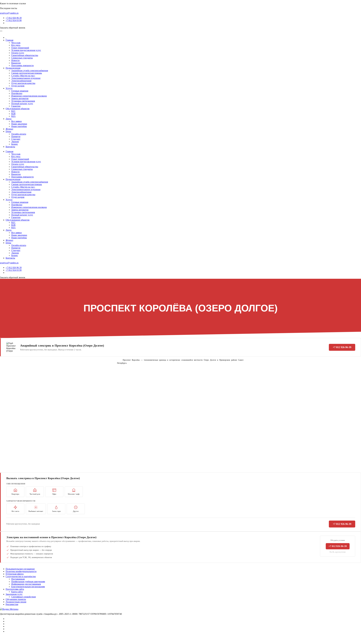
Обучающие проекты (16, 599)
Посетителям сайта (15, 589)
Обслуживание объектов (17, 108)
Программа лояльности (22, 65)
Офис (54, 494)
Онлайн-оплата (18, 134)
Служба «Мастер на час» (23, 75)
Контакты (10, 146)
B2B (13, 113)
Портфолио (16, 93)
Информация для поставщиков (26, 584)
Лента (8, 119)
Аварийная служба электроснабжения (29, 70)
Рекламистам (12, 604)
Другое (76, 511)
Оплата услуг (17, 53)
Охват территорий (20, 48)
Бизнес (14, 144)
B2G (13, 116)
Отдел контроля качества (23, 83)
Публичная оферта (15, 574)
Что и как (15, 42)
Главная (9, 40)
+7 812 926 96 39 (14, 18)
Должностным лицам (16, 602)
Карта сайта (17, 591)
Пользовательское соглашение (20, 569)
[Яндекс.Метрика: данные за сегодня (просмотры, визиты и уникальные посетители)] (9, 609)
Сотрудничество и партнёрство (21, 576)
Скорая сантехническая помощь (26, 73)
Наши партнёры (19, 126)
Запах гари (56, 511)
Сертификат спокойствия (23, 597)
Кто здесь (15, 45)
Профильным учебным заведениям (28, 581)
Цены (8, 131)
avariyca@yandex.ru (9, 13)
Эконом (15, 141)
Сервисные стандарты (22, 58)
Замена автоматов (19, 98)
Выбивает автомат (35, 511)
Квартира (15, 494)
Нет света (15, 511)
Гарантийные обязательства (24, 55)
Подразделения (13, 68)
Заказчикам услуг (14, 594)
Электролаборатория (21, 80)
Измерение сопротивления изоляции (29, 96)
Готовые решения (19, 91)
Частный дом (35, 494)
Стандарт (15, 139)
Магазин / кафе (74, 494)
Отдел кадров (17, 86)
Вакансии (16, 63)
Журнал (9, 129)
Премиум (15, 136)
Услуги (9, 88)
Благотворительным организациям (28, 586)
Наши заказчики (19, 124)
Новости (15, 60)
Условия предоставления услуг (26, 50)
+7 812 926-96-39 (342, 347)
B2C (13, 111)
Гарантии (15, 106)
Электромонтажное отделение (25, 78)
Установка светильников (23, 101)
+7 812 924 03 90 (14, 20)
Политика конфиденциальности (21, 571)
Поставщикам (18, 579)
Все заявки (16, 121)
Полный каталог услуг (22, 103)
